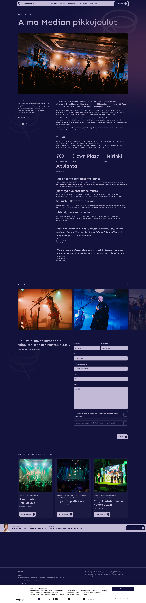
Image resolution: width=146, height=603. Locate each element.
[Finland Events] (26, 3)
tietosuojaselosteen (111, 413)
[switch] (55, 599)
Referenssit (23, 15)
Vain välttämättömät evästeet (123, 599)
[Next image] (126, 285)
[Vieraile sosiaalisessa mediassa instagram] (26, 124)
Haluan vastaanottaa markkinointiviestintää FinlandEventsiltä (95, 423)
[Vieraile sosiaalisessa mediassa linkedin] (23, 124)
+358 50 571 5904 (38, 528)
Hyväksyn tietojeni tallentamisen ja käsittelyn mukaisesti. (96, 415)
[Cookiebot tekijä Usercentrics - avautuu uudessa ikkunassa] (20, 600)
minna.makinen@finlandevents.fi (65, 528)
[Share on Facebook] (19, 124)
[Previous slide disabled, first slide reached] (121, 285)
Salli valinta (123, 594)
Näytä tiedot (91, 599)
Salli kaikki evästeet (123, 589)
